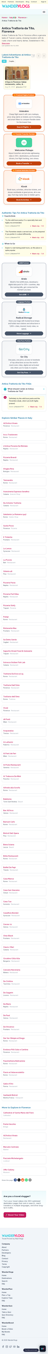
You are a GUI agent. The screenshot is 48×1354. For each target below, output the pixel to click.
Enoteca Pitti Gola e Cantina (15, 1050)
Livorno (6, 995)
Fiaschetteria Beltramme (14, 1061)
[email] (30, 1180)
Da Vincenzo (8, 1027)
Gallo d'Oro (8, 1084)
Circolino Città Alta (11, 958)
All (4, 61)
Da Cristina (8, 981)
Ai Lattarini (8, 742)
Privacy (5, 1261)
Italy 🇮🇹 (12, 17)
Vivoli (5, 708)
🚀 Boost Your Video (14, 1215)
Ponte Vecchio (9, 1124)
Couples (11, 61)
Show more (6, 43)
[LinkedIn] (18, 1346)
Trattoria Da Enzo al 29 (13, 674)
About (4, 2)
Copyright (6, 1267)
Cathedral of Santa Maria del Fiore (18, 1113)
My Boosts (6, 1332)
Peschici (6, 779)
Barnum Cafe (9, 822)
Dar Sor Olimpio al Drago (14, 1038)
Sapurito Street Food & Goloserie (17, 651)
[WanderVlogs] (24, 1235)
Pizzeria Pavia (9, 583)
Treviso (6, 733)
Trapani (6, 608)
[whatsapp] (26, 1180)
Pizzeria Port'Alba (11, 594)
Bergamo (6, 961)
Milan (5, 722)
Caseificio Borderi (11, 913)
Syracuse (6, 551)
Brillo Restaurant (10, 856)
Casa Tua (7, 902)
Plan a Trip (6, 1295)
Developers (20, 2)
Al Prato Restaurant (12, 765)
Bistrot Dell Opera (11, 833)
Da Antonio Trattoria (12, 503)
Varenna (6, 767)
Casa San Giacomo (11, 890)
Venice (5, 813)
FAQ (3, 1284)
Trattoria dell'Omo (11, 697)
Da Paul (6, 1015)
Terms (4, 1264)
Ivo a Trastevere (10, 435)
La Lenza (7, 548)
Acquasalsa (8, 731)
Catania (6, 494)
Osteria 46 (7, 571)
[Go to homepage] (16, 6)
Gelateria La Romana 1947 (14, 514)
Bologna (6, 471)
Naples (5, 449)
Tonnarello (8, 480)
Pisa (4, 574)
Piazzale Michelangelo (13, 1158)
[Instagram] (7, 1346)
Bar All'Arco (8, 810)
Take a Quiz (6, 1312)
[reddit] (22, 1180)
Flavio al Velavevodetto (13, 1072)
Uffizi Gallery (8, 1170)
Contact (34, 2)
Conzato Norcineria (11, 970)
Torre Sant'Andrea (10, 802)
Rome (5, 437)
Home (4, 17)
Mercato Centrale (11, 1147)
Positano (6, 540)
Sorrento (6, 904)
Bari (4, 562)
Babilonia (7, 799)
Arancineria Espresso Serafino (16, 492)
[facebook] (15, 1180)
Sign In (43, 2)
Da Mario (7, 1004)
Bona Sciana (8, 845)
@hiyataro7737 (21, 87)
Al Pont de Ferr (9, 753)
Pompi (6, 617)
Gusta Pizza (8, 526)
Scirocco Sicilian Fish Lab (14, 662)
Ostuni (5, 893)
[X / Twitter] (10, 1346)
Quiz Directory (7, 1315)
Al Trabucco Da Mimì (12, 776)
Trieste (6, 870)
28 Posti (6, 719)
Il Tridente (7, 537)
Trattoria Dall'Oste (11, 685)
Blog (27, 2)
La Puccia (7, 560)
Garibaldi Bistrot (10, 1095)
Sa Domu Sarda (10, 640)
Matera (5, 972)
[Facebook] (3, 1346)
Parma (5, 1086)
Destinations (7, 1278)
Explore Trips (7, 1298)
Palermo (6, 745)
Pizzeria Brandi (9, 457)
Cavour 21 (7, 924)
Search (4, 1281)
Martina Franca (8, 1098)
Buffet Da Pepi (9, 867)
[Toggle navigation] (44, 12)
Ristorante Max (9, 628)
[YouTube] (14, 1346)
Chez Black (8, 936)
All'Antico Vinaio (10, 423)
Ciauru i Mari (8, 947)
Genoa (5, 927)
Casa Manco (8, 879)
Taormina (6, 984)
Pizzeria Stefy (9, 605)
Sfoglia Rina (8, 469)
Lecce (5, 847)
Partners (11, 2)
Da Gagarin (8, 993)
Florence (22, 17)
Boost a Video (7, 1329)
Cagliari (6, 642)
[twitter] (19, 1180)
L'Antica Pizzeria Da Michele (15, 446)
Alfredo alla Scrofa (11, 788)
